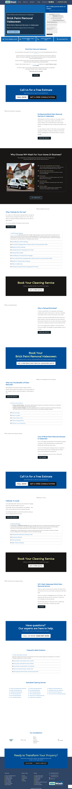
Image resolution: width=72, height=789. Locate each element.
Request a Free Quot (41, 763)
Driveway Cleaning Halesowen (35, 688)
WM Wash (36, 75)
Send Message (49, 34)
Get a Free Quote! (36, 197)
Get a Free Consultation (42, 97)
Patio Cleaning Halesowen (15, 697)
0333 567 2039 (62, 2)
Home (19, 2)
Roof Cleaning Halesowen (15, 693)
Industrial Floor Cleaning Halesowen (36, 695)
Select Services (49, 20)
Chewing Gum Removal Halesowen (56, 690)
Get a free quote (36, 290)
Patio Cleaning (8, 782)
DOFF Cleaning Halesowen (35, 692)
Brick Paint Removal (44, 138)
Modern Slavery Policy (39, 775)
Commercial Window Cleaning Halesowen (57, 693)
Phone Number (50, 17)
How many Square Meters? (52, 24)
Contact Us (45, 2)
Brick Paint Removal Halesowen (55, 692)
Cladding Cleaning (9, 778)
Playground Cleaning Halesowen (55, 688)
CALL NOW (21, 97)
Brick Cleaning (8, 784)
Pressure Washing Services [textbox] (52, 22)
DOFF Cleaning (10, 226)
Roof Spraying (8, 780)
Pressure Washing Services (11, 775)
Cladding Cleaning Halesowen (16, 692)
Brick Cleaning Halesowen (34, 690)
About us (25, 2)
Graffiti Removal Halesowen (35, 697)
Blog (38, 2)
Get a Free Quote (36, 363)
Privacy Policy (37, 779)
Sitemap (24, 780)
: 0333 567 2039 (36, 636)
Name (48, 14)
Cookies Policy (37, 778)
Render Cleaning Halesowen (16, 690)
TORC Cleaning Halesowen (35, 693)
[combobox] (56, 22)
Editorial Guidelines (38, 784)
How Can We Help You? (51, 26)
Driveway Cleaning (9, 783)
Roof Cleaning (8, 779)
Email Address (50, 16)
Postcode (49, 18)
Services (32, 2)
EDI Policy (37, 780)
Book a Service (13, 32)
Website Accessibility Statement (41, 782)
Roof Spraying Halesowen (15, 695)
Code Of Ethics (38, 783)
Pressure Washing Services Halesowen (18, 688)
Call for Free (29, 763)
